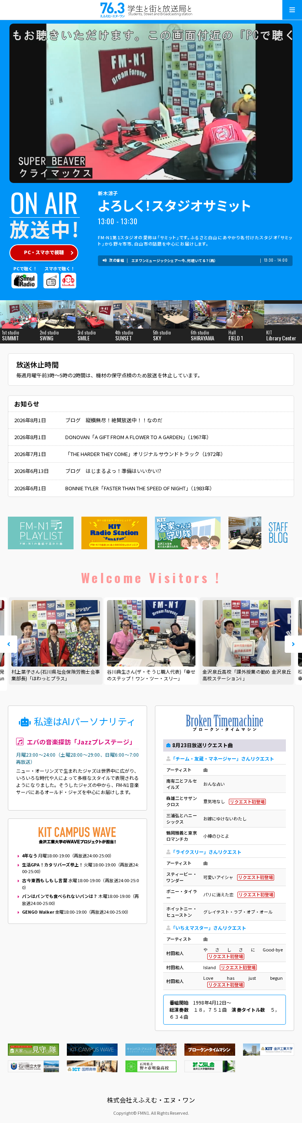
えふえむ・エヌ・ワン (151, 10)
